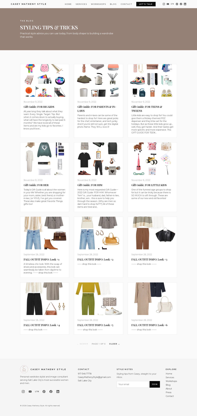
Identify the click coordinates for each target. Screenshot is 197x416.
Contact (126, 4)
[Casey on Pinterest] (177, 4)
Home (68, 4)
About (169, 388)
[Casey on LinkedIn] (185, 4)
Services (81, 4)
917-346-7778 (85, 373)
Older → (114, 344)
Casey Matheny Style (29, 4)
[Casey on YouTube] (168, 4)
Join (155, 384)
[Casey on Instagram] (164, 4)
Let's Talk (146, 4)
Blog (113, 4)
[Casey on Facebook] (181, 4)
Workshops (98, 4)
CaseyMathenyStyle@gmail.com (94, 377)
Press (168, 392)
